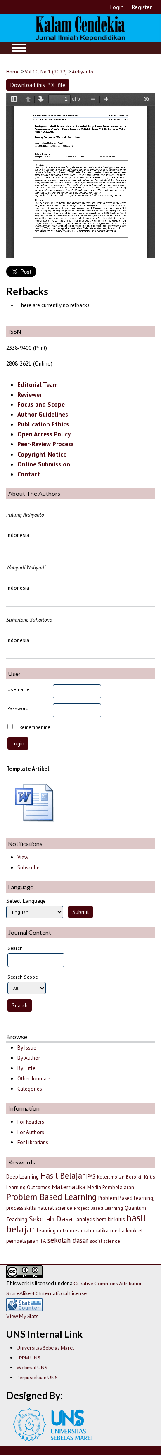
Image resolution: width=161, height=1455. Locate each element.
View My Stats (22, 1316)
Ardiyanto (82, 71)
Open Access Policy (44, 434)
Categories (29, 1088)
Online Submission (43, 464)
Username (18, 689)
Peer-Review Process (45, 444)
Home (13, 71)
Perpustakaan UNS (37, 1377)
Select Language (26, 900)
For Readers (30, 1121)
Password (17, 708)
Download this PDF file (37, 85)
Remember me (34, 727)
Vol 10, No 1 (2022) (46, 71)
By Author (28, 1057)
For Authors (30, 1132)
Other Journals (34, 1078)
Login (117, 7)
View (22, 857)
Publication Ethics (43, 424)
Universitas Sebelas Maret (45, 1348)
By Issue (26, 1047)
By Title (26, 1068)
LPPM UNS (28, 1357)
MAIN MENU (19, 48)
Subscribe (28, 867)
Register (142, 7)
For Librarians (32, 1142)
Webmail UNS (32, 1367)
